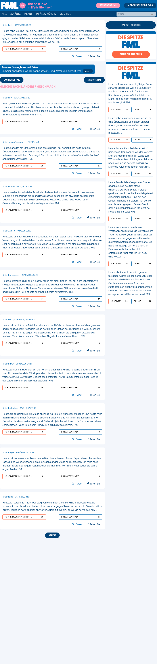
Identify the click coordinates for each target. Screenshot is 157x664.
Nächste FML (94, 80)
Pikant (28, 14)
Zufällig (15, 14)
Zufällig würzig (46, 14)
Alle (4, 14)
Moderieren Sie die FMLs (140, 5)
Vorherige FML (12, 80)
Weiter (52, 535)
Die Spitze (65, 14)
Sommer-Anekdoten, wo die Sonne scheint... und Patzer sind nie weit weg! (46, 69)
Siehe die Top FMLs (131, 54)
